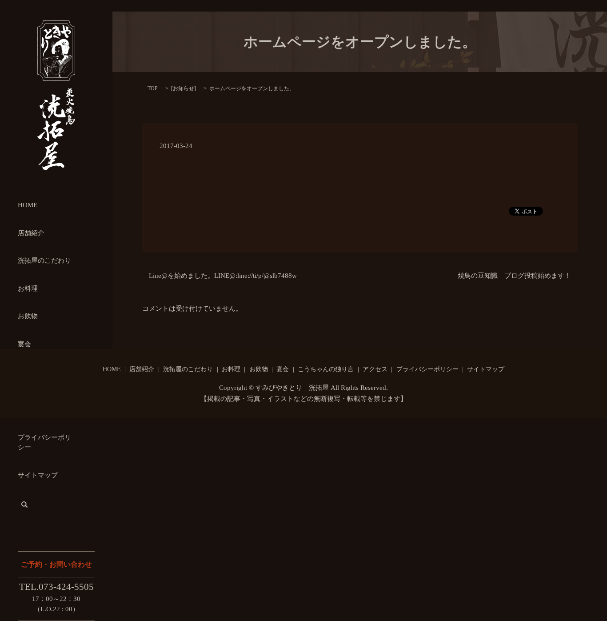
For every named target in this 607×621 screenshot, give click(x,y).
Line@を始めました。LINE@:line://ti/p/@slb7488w (223, 275)
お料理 (28, 288)
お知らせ (183, 88)
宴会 (24, 344)
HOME (27, 204)
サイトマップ (38, 475)
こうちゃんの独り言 (326, 369)
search (24, 504)
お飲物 (28, 316)
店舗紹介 (31, 232)
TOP (153, 88)
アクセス (375, 369)
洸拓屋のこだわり (44, 260)
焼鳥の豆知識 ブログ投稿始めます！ (514, 275)
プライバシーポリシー (427, 369)
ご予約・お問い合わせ (56, 564)
